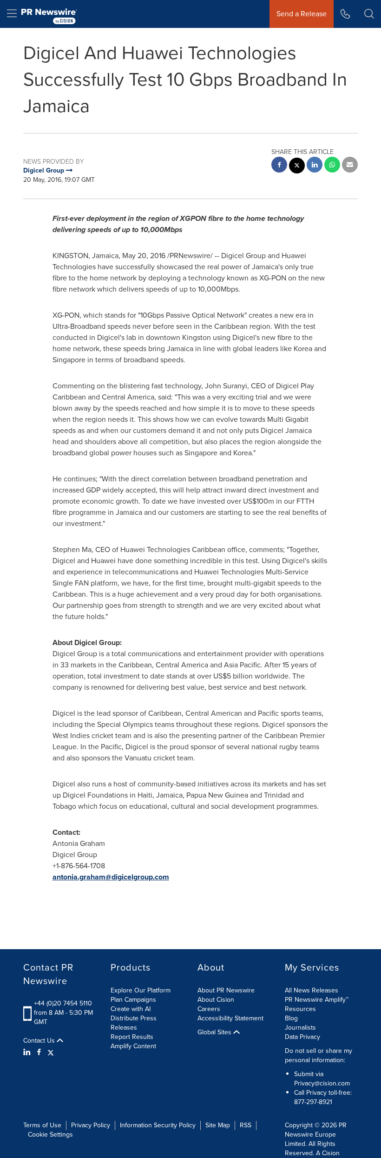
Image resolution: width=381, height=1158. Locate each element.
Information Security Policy (158, 1125)
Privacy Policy (90, 1125)
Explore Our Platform (141, 990)
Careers (208, 1009)
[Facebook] (39, 1052)
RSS (245, 1125)
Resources (300, 1009)
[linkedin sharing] (314, 166)
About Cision (215, 1000)
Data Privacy (302, 1037)
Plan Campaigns (133, 1000)
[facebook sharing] (279, 166)
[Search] (369, 14)
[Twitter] (50, 1052)
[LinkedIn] (28, 1052)
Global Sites (215, 1032)
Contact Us (40, 1040)
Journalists (300, 1027)
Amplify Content (133, 1046)
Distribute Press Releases (134, 1022)
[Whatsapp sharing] (332, 166)
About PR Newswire (226, 990)
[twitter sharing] (297, 167)
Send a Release (301, 13)
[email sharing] (350, 166)
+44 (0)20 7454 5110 (63, 1003)
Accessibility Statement (230, 1018)
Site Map (217, 1125)
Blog (291, 1018)
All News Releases (311, 990)
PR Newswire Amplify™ (316, 1000)
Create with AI (131, 1009)
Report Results (132, 1037)
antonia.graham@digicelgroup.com (111, 877)
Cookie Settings (50, 1134)
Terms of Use (42, 1125)
